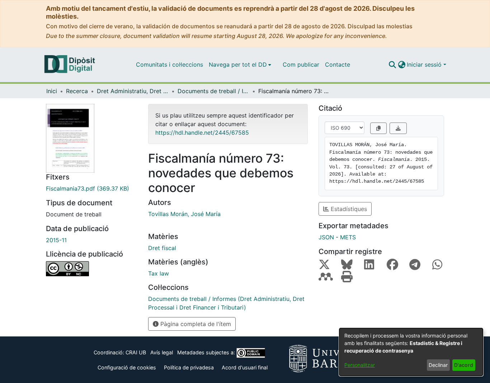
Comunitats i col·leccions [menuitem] (169, 64)
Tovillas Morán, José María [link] (184, 213)
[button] (392, 64)
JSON (326, 237)
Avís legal (161, 352)
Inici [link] (51, 91)
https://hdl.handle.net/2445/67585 (202, 132)
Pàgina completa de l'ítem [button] (195, 323)
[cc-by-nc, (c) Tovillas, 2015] (91, 268)
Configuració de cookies (127, 367)
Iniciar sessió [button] (425, 64)
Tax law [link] (158, 273)
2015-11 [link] (56, 240)
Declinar (438, 365)
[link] (91, 188)
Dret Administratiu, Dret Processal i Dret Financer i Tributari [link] (133, 91)
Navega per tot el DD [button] (238, 64)
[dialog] (411, 352)
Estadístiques (348, 208)
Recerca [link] (77, 91)
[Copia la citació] (378, 128)
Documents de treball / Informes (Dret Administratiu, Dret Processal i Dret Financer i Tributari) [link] (213, 91)
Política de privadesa (189, 367)
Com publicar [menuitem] (301, 64)
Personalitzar (359, 365)
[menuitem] (240, 64)
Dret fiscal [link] (162, 248)
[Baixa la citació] (398, 128)
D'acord (463, 365)
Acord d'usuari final (245, 367)
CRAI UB (136, 352)
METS (348, 237)
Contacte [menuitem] (337, 64)
